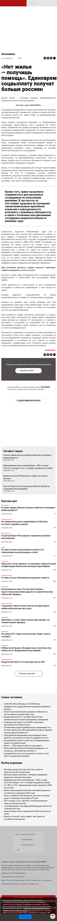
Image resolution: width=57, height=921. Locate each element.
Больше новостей (27, 673)
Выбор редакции (11, 762)
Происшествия (6, 575)
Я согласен (25, 917)
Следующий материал (28, 401)
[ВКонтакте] (44, 58)
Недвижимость (6, 519)
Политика (4, 561)
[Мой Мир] (54, 58)
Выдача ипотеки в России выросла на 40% (23, 662)
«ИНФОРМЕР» (50, 350)
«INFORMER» (45, 387)
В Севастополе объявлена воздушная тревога (25, 577)
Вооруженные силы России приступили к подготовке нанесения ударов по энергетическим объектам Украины (27, 592)
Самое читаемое (11, 697)
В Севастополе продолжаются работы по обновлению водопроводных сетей (22, 551)
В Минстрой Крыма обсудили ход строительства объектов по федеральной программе (26, 649)
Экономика (8, 54)
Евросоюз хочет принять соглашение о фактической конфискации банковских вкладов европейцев (28, 565)
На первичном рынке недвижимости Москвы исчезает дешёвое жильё (24, 522)
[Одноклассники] (48, 58)
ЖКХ (3, 547)
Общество (4, 617)
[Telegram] (51, 58)
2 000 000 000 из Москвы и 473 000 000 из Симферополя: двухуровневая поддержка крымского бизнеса (27, 706)
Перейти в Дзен (27, 370)
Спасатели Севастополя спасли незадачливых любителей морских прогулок (25, 607)
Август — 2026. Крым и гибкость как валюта (23, 746)
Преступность (6, 533)
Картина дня (9, 501)
